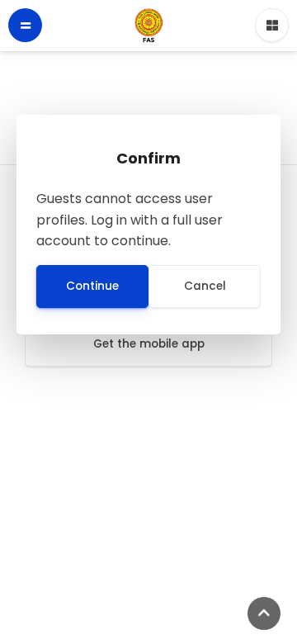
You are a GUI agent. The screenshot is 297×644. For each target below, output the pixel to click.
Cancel (205, 286)
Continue (92, 286)
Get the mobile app (149, 344)
